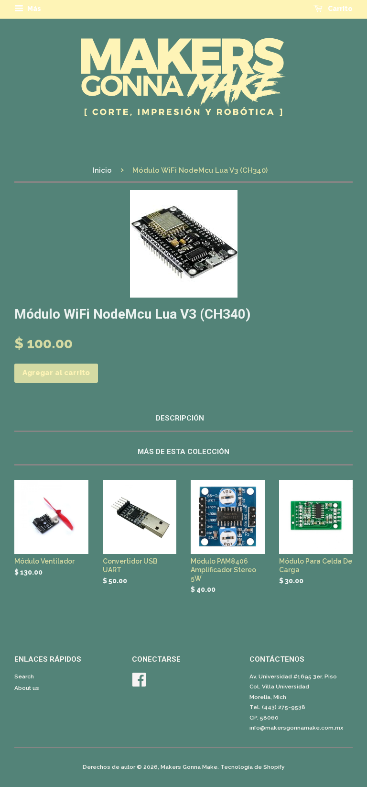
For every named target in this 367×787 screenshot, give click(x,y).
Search (24, 676)
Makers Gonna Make (189, 767)
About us (26, 688)
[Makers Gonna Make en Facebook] (139, 683)
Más (33, 8)
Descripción (180, 418)
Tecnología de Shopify (252, 767)
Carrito (339, 8)
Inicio (102, 170)
